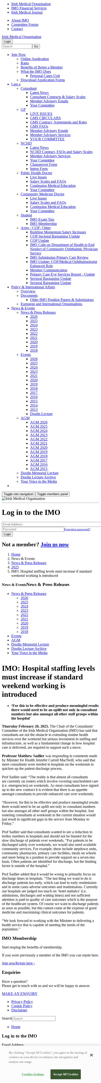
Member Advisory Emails (49, 101)
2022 (34, 333)
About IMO (20, 20)
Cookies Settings (33, 1074)
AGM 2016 (38, 464)
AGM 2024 (38, 431)
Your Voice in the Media (39, 481)
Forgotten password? (77, 529)
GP (23, 110)
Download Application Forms (43, 80)
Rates (25, 63)
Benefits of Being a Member (42, 67)
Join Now (18, 55)
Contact (17, 29)
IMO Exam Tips (42, 219)
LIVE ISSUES (41, 114)
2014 (34, 405)
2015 (34, 401)
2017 (34, 393)
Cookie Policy (21, 1006)
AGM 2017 (38, 460)
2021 (34, 338)
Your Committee (42, 105)
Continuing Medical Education (53, 186)
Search (7, 1018)
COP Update (39, 241)
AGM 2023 (38, 435)
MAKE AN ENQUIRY (20, 994)
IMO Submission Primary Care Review (59, 257)
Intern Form (39, 169)
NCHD (26, 143)
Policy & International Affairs (33, 287)
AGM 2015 (38, 469)
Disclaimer (19, 1010)
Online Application (35, 59)
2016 (34, 397)
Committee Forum (24, 25)
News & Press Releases (38, 312)
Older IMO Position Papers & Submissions (62, 300)
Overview (28, 291)
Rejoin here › (25, 963)
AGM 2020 (38, 448)
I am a (15, 84)
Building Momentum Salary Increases (58, 232)
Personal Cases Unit (45, 76)
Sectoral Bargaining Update (50, 279)
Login (7, 41)
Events (26, 355)
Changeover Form (43, 164)
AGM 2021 (38, 443)
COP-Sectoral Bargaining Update (55, 236)
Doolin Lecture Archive (38, 477)
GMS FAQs (39, 126)
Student (26, 215)
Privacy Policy (22, 1002)
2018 (34, 350)
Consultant (29, 88)
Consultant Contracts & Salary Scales (57, 97)
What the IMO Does (36, 71)
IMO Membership (43, 224)
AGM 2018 (38, 456)
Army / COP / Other (36, 228)
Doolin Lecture (41, 414)
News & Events (23, 308)
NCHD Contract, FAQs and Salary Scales (61, 152)
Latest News (39, 93)
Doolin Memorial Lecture (39, 473)
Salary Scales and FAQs (48, 181)
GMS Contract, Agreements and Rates (58, 122)
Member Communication (48, 270)
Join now (9, 963)
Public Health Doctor (36, 173)
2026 (34, 317)
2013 (34, 410)
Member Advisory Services (50, 135)
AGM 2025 (38, 426)
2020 (34, 342)
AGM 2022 (38, 439)
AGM (25, 418)
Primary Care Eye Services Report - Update (62, 274)
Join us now (55, 544)
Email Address (12, 1045)
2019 (34, 346)
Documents (29, 295)
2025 (34, 321)
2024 (34, 325)
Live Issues (38, 177)
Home (15, 554)
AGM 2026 (38, 422)
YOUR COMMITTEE (47, 139)
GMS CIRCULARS (45, 118)
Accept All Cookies (65, 1074)
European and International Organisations (51, 304)
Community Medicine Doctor (42, 194)
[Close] (91, 1055)
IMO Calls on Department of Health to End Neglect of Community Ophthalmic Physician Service (64, 249)
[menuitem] (55, 1027)
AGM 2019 (38, 452)
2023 (34, 329)
